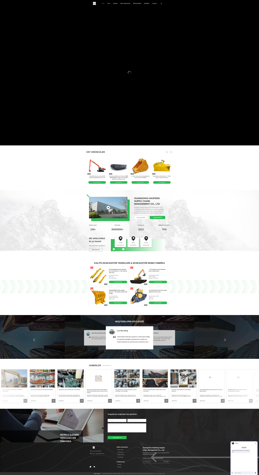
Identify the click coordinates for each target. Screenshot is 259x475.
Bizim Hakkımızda (125, 3)
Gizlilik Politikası (97, 473)
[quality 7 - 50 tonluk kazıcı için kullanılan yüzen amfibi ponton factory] (138, 276)
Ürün (108, 3)
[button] (171, 152)
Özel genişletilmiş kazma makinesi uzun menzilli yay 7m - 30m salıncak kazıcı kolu (118, 271)
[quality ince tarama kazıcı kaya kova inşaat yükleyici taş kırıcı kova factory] (138, 297)
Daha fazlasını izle (107, 365)
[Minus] (255, 443)
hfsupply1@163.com (120, 245)
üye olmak (166, 461)
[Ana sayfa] (94, 3)
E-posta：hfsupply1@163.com (97, 453)
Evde (103, 3)
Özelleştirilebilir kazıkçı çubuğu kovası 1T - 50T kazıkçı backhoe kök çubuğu (118, 292)
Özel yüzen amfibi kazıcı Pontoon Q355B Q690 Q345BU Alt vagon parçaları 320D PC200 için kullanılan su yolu (118, 178)
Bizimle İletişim (137, 3)
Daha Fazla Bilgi (141, 217)
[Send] (256, 472)
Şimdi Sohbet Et (96, 249)
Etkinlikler (146, 3)
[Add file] (232, 472)
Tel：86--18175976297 (96, 451)
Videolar (115, 3)
